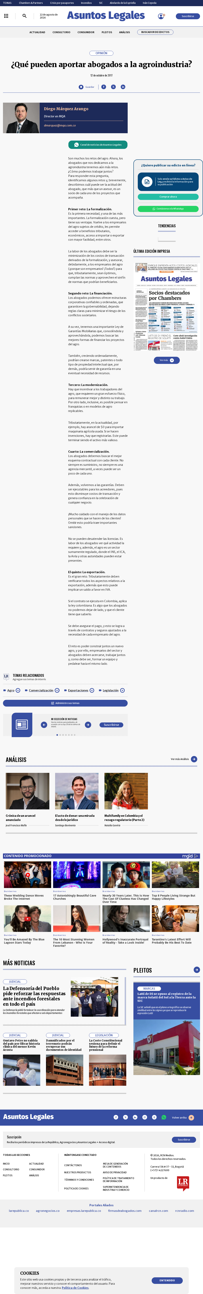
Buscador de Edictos (155, 32)
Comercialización (41, 690)
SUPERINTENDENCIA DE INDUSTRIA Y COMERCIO (116, 1188)
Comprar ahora (168, 196)
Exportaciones (78, 690)
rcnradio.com (184, 1211)
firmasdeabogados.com (125, 1211)
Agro (10, 690)
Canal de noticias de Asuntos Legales (101, 144)
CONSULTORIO (61, 32)
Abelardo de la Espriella (123, 2)
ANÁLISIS (124, 32)
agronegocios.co (47, 1211)
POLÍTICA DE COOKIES (76, 1188)
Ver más (164, 360)
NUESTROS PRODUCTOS (77, 1172)
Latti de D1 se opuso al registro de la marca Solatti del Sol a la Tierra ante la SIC (166, 997)
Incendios (86, 2)
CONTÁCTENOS (73, 1165)
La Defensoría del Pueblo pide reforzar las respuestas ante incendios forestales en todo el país (34, 996)
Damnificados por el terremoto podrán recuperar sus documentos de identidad (63, 1045)
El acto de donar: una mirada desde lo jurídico (75, 818)
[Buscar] (24, 16)
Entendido (167, 1280)
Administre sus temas (67, 703)
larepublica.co (19, 1211)
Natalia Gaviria (112, 825)
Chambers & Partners (31, 2)
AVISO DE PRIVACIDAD (115, 1172)
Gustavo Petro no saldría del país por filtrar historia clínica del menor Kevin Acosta (21, 1045)
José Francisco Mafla (16, 825)
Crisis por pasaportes (62, 2)
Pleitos (142, 970)
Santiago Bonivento (65, 825)
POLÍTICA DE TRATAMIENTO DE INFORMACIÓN (118, 1180)
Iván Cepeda (149, 2)
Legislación (111, 690)
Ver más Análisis (180, 759)
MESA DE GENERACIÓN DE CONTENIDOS (115, 1165)
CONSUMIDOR (86, 32)
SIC (101, 2)
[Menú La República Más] (6, 16)
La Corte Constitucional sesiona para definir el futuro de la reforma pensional (105, 1045)
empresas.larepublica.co (84, 1211)
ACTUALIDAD (37, 32)
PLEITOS (107, 32)
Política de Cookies (75, 1288)
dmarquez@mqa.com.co (60, 125)
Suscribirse (188, 16)
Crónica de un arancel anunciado (20, 818)
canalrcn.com (158, 1211)
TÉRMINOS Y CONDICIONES (79, 1179)
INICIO (6, 1163)
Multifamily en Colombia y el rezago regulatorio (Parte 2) (124, 818)
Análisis (16, 759)
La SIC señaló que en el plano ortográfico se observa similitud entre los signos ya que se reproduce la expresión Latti (164, 1010)
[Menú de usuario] (161, 16)
